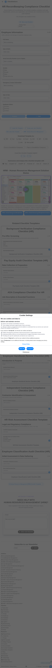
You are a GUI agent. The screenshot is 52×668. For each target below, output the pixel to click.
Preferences (26, 352)
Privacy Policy (26, 344)
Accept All (30, 348)
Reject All (21, 348)
